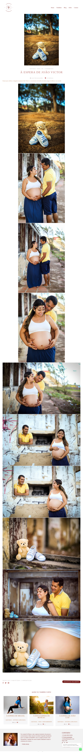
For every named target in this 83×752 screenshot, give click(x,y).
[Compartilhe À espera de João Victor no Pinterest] (8, 683)
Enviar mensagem (67, 737)
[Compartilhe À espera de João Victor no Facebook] (3, 683)
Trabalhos (59, 7)
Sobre (70, 7)
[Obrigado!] (37, 149)
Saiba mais (25, 744)
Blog (65, 7)
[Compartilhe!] (41, 149)
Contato (76, 7)
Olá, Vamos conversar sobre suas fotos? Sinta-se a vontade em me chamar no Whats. (71, 745)
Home (52, 7)
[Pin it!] (45, 149)
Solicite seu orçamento (71, 681)
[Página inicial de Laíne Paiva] (9, 7)
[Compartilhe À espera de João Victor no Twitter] (5, 683)
